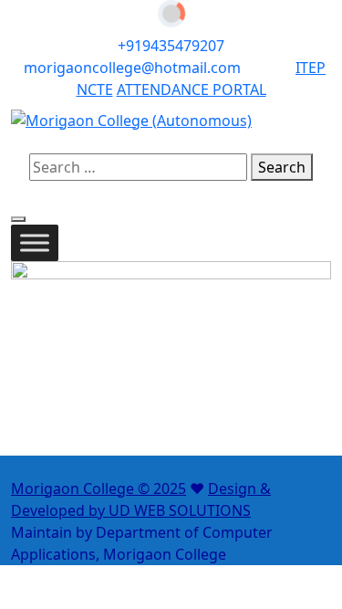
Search (282, 167)
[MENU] (34, 242)
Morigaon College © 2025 (98, 488)
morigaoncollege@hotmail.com (134, 68)
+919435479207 (171, 46)
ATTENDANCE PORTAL (191, 89)
